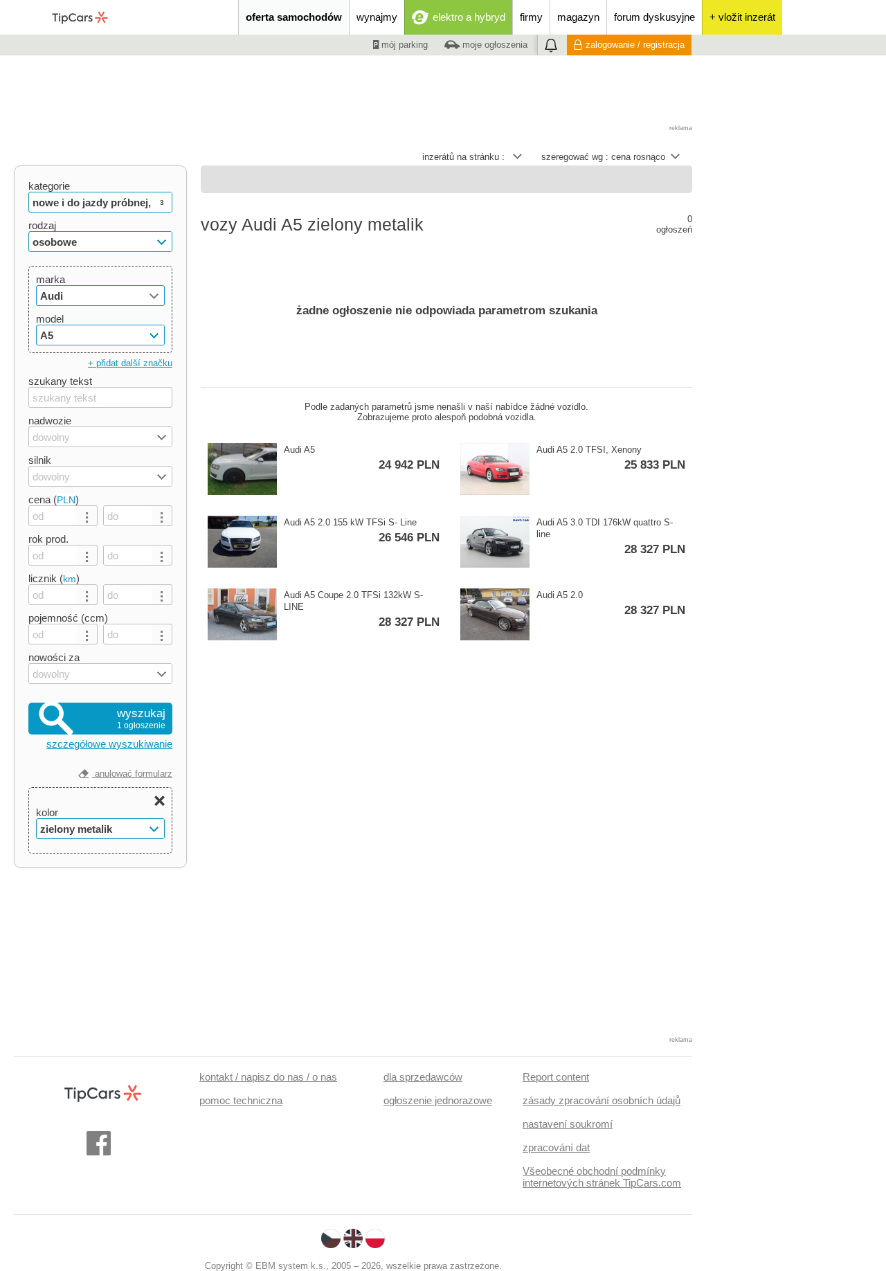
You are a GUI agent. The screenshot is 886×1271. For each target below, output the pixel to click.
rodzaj (42, 225)
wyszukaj (141, 718)
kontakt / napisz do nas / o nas (268, 1077)
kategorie (49, 186)
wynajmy (376, 17)
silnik (39, 460)
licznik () (54, 578)
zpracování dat (556, 1147)
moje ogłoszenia (493, 44)
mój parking (403, 44)
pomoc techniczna (240, 1100)
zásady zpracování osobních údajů (601, 1100)
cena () (53, 499)
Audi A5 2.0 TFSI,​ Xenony (610, 457)
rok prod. (48, 539)
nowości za (54, 657)
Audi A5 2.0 (610, 603)
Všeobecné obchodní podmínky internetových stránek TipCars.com (602, 1177)
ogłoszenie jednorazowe (437, 1100)
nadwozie (49, 420)
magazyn (578, 17)
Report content (556, 1077)
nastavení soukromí (568, 1124)
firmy (531, 17)
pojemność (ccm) (68, 618)
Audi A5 (362, 457)
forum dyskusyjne (654, 17)
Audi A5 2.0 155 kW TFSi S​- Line (362, 530)
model (50, 319)
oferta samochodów (294, 17)
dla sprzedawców (422, 1077)
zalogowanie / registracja (635, 44)
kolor (47, 812)
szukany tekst (60, 381)
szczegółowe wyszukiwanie (109, 744)
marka (50, 279)
